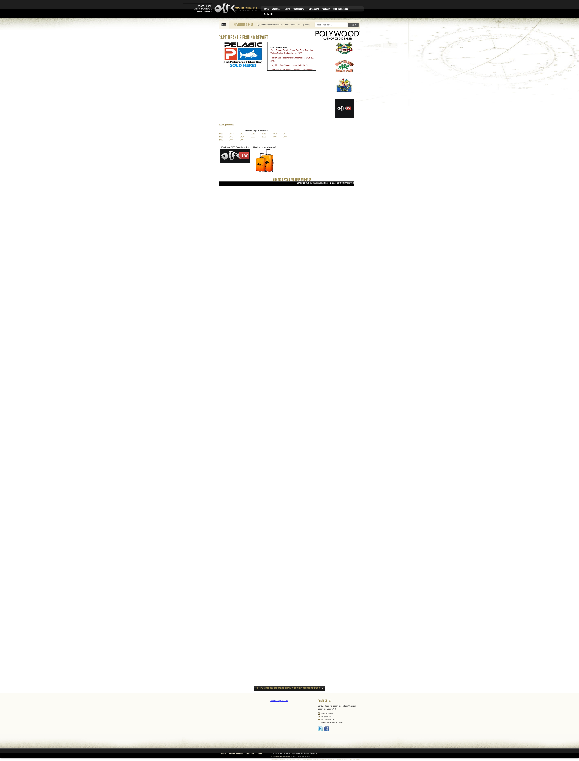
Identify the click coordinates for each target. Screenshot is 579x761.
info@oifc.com (326, 716)
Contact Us (268, 14)
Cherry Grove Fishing (327, 759)
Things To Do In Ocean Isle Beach (348, 759)
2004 (231, 140)
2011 (231, 137)
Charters (222, 753)
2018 (231, 134)
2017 (242, 134)
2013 (285, 134)
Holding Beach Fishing (311, 759)
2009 (253, 137)
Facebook (326, 728)
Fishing (287, 9)
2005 (221, 140)
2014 (274, 134)
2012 (221, 137)
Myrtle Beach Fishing (278, 759)
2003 (242, 140)
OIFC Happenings (340, 9)
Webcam (326, 9)
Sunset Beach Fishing (294, 759)
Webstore (276, 9)
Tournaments (313, 9)
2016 (253, 134)
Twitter (320, 728)
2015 (264, 134)
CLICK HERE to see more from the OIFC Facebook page (288, 688)
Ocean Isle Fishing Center (236, 8)
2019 (221, 134)
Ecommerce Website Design (280, 756)
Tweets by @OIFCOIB (279, 701)
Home (266, 9)
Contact (260, 753)
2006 (285, 137)
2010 (242, 137)
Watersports (298, 9)
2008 (264, 137)
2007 (274, 137)
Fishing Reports (226, 125)
